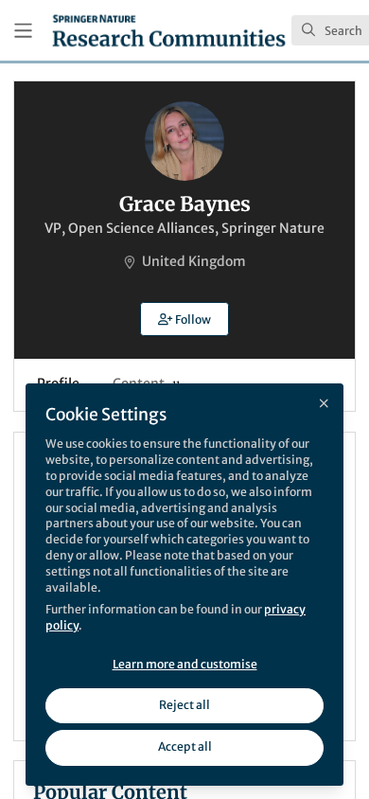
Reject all (184, 705)
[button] (184, 319)
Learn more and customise (185, 664)
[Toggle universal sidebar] (23, 31)
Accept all (185, 746)
